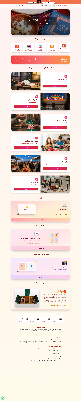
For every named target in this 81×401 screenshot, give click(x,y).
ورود (19, 5)
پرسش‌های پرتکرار (47, 5)
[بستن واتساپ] (4, 396)
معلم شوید (52, 5)
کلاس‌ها (61, 5)
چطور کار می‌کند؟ (56, 5)
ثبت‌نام (16, 5)
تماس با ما (42, 5)
